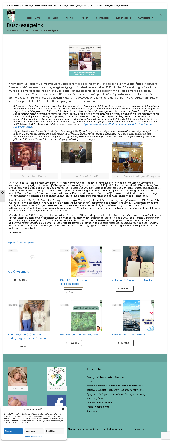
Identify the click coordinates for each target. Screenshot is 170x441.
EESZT (89, 381)
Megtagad (30, 431)
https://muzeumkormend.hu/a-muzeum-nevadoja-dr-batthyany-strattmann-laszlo (83, 125)
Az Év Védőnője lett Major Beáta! (132, 280)
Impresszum (138, 429)
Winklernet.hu (122, 429)
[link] (42, 18)
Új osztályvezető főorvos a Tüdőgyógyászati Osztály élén (27, 336)
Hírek (25, 30)
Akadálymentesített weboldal (84, 429)
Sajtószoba (92, 411)
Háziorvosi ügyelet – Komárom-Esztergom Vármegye (115, 389)
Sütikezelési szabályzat (34, 437)
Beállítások (51, 431)
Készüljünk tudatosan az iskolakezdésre (75, 282)
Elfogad (8, 431)
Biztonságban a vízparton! (128, 334)
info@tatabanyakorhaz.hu (117, 6)
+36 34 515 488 (96, 6)
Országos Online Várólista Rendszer (105, 377)
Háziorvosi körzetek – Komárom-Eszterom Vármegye (114, 385)
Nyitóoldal (12, 30)
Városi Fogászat (95, 398)
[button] (63, 409)
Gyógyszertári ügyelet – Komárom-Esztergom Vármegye (117, 394)
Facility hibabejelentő (97, 406)
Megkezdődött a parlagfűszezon (80, 334)
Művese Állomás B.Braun (99, 402)
